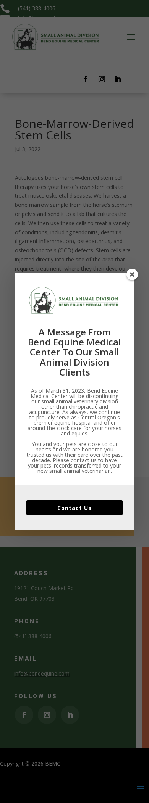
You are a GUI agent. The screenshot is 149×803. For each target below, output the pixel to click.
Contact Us (74, 507)
